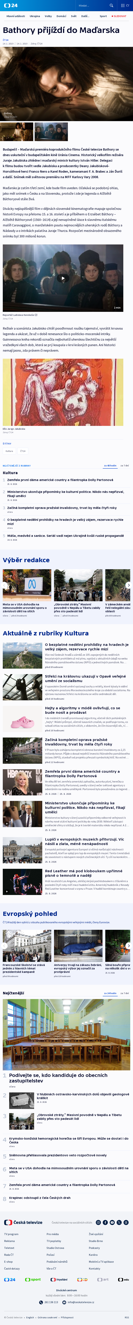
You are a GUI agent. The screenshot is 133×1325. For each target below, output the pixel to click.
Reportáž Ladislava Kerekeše (18, 314)
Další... (85, 16)
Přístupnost (67, 1317)
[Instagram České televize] (98, 1222)
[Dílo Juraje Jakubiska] (63, 392)
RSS (127, 1317)
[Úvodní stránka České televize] (23, 1222)
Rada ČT (9, 1254)
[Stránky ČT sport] (33, 1279)
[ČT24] (10, 5)
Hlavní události (16, 16)
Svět (74, 16)
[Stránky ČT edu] (123, 1279)
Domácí (61, 16)
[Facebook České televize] (105, 1222)
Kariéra (93, 1254)
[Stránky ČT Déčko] (82, 1279)
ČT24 (5, 40)
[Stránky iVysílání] (59, 1279)
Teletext (9, 1248)
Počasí (50, 1254)
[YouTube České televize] (112, 1222)
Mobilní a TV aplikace (101, 1261)
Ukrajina (35, 16)
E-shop (8, 1261)
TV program (11, 1234)
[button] (63, 278)
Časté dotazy (12, 1268)
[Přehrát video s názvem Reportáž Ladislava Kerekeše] (63, 278)
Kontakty (94, 1268)
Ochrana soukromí (47, 1317)
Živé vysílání (96, 1234)
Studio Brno (96, 1241)
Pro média (53, 1234)
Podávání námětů (57, 1261)
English (30, 1317)
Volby (48, 16)
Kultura (9, 451)
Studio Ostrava (55, 1248)
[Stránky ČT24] (9, 1279)
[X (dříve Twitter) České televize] (119, 1222)
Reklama (9, 1241)
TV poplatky (54, 1241)
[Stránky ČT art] (102, 1279)
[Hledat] (111, 5)
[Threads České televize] (126, 1222)
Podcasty (94, 1248)
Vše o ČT (51, 1268)
